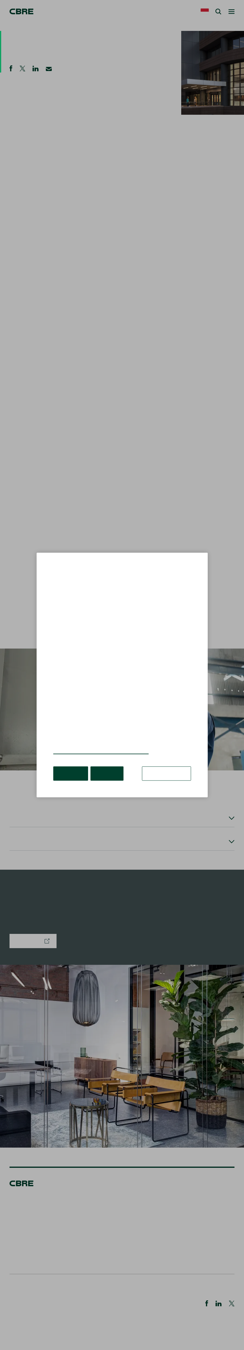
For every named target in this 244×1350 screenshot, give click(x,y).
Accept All (70, 773)
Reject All (107, 773)
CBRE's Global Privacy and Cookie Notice (101, 751)
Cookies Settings (166, 773)
